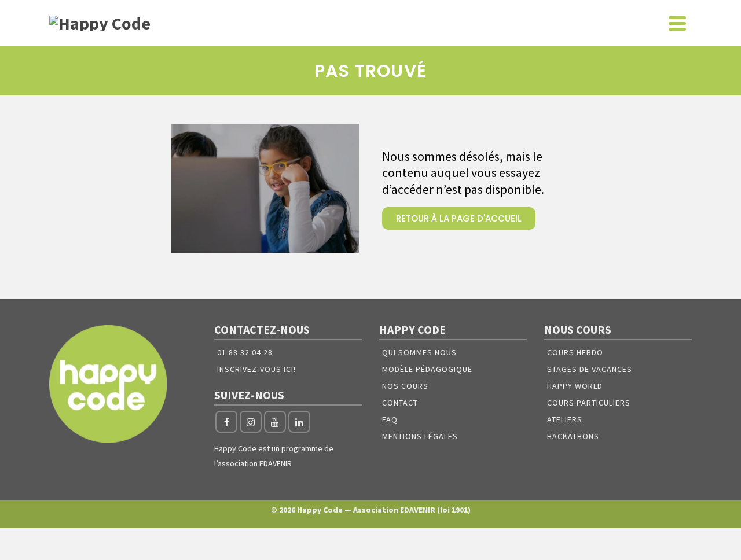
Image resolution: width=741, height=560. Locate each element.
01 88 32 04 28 (245, 352)
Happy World (575, 386)
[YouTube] (275, 422)
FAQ (390, 419)
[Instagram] (251, 422)
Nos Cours (405, 386)
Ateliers (564, 419)
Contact (400, 402)
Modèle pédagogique (427, 369)
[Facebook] (226, 422)
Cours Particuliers (588, 402)
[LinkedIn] (299, 422)
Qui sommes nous (419, 352)
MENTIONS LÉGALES (420, 436)
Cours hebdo (575, 352)
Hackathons (573, 436)
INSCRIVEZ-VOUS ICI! (256, 369)
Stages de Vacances (589, 369)
